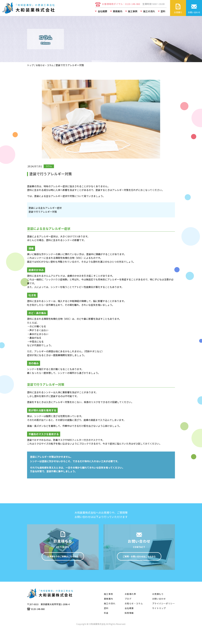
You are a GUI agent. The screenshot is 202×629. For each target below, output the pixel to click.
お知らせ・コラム (45, 65)
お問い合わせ (159, 598)
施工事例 (132, 11)
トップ (30, 65)
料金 (106, 612)
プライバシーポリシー (163, 603)
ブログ (128, 598)
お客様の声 (130, 593)
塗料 (163, 11)
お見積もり (158, 593)
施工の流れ (149, 11)
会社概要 (102, 11)
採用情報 (129, 612)
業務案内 (117, 11)
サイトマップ (159, 608)
